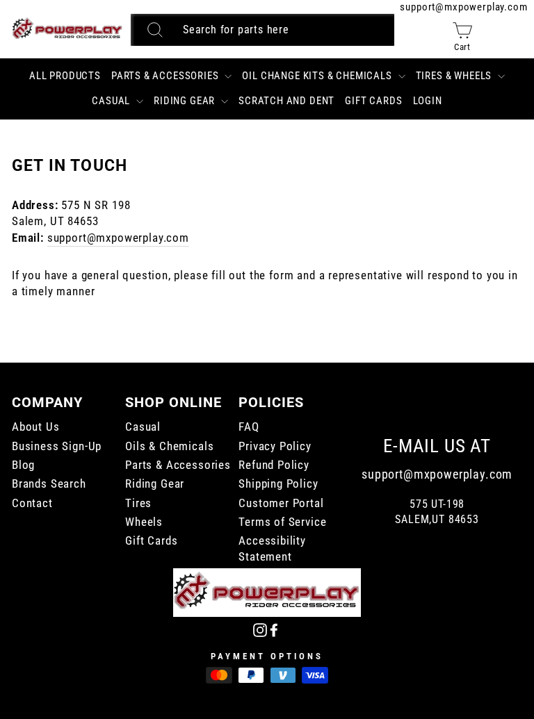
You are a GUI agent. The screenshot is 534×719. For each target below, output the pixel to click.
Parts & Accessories (166, 75)
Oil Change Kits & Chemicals (318, 75)
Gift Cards (373, 100)
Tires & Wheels (455, 75)
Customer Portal (280, 503)
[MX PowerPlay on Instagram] (260, 629)
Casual (112, 100)
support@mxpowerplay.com (463, 7)
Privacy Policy (275, 446)
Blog (23, 465)
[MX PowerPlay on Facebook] (274, 629)
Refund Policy (273, 465)
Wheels (144, 522)
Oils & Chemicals (169, 446)
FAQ (248, 426)
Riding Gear (186, 100)
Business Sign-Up (57, 446)
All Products (65, 75)
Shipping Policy (278, 483)
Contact (32, 503)
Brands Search (49, 483)
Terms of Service (282, 522)
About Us (36, 426)
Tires (138, 503)
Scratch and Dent (286, 100)
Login (427, 100)
